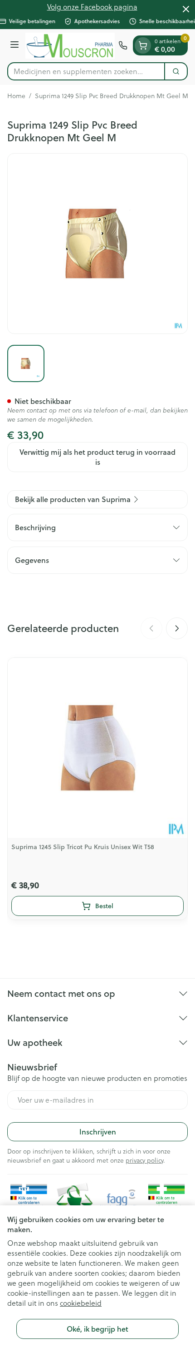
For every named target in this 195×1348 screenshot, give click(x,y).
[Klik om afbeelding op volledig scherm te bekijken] (97, 243)
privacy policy (144, 1160)
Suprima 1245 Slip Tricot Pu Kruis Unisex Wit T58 (82, 846)
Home (16, 95)
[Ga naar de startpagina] (70, 46)
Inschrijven (97, 1131)
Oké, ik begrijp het (97, 1328)
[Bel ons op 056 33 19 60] (122, 45)
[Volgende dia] (177, 628)
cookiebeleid (81, 1303)
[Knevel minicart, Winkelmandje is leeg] (143, 45)
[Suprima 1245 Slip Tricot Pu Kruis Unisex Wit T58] (97, 748)
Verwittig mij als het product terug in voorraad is (98, 457)
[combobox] (86, 71)
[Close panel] (186, 9)
